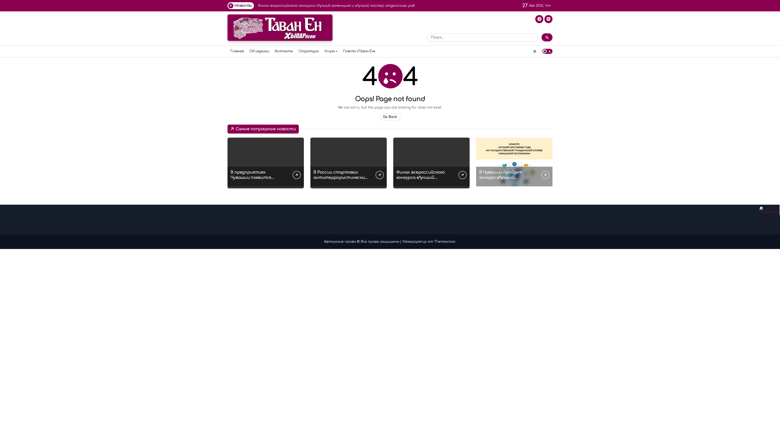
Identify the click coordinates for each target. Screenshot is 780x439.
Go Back (390, 117)
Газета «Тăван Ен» (359, 51)
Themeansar (444, 241)
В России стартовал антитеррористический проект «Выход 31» (340, 177)
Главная (237, 51)
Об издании (259, 51)
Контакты (284, 51)
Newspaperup (415, 241)
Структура (309, 51)
